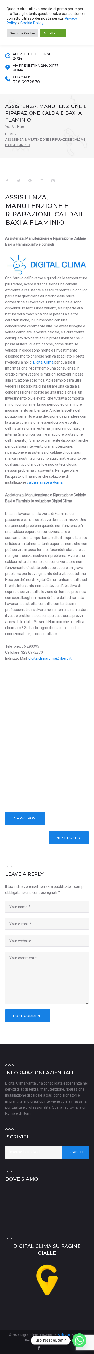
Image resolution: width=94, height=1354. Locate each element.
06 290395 (30, 646)
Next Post (67, 838)
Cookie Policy (31, 23)
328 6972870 (26, 81)
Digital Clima (43, 362)
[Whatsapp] (79, 1340)
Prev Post (27, 818)
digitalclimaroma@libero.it (50, 658)
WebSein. (64, 1335)
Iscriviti (75, 1152)
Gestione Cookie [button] (22, 33)
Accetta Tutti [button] (53, 33)
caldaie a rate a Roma (45, 482)
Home (9, 134)
